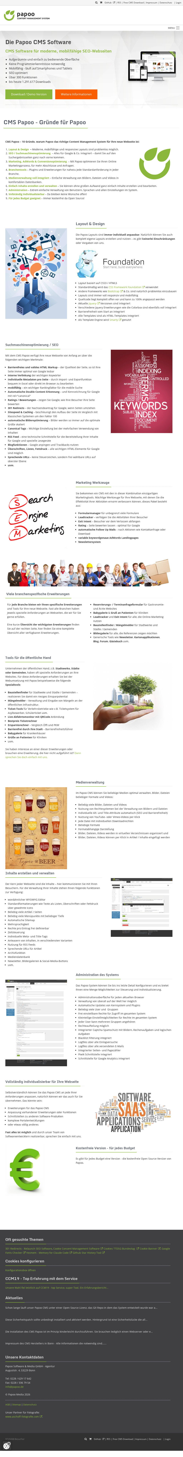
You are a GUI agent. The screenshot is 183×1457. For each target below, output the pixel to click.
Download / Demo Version (29, 94)
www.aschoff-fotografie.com (22, 1416)
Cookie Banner (148, 1248)
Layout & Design (19, 149)
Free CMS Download (133, 2)
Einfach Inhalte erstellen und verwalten (33, 186)
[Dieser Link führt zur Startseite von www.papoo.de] (27, 15)
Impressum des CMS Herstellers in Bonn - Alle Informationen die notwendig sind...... (56, 1343)
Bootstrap (113, 291)
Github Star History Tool (87, 1252)
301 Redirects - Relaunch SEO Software (28, 1248)
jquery (92, 303)
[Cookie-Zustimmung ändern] (7, 1445)
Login (178, 2)
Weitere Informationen (76, 94)
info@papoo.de (14, 1386)
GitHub (108, 2)
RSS (119, 2)
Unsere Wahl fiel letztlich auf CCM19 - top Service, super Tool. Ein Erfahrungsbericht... (56, 1287)
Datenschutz (166, 2)
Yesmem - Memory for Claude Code (47, 1252)
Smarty (114, 319)
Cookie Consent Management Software (76, 1248)
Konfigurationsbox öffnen (20, 1270)
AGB (7, 1404)
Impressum (151, 2)
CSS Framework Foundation (125, 287)
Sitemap (16, 1404)
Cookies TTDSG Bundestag (120, 1248)
